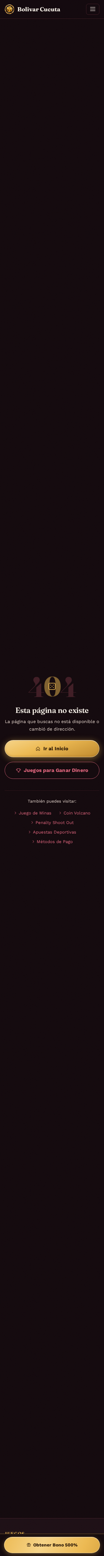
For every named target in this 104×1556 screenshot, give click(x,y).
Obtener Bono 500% (55, 1545)
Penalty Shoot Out (55, 822)
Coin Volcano (77, 813)
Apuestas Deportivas (54, 832)
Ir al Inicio (55, 748)
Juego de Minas (35, 813)
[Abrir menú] (92, 9)
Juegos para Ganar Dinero (56, 770)
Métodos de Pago (55, 841)
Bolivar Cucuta (38, 9)
